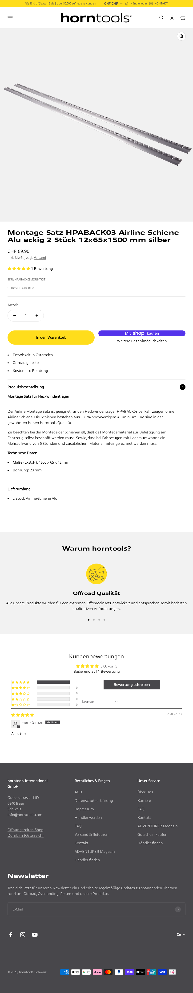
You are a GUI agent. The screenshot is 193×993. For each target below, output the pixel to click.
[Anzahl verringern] (14, 315)
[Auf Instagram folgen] (23, 934)
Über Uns (145, 792)
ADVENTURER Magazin (95, 851)
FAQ (78, 826)
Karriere (144, 801)
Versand (40, 258)
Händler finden (87, 860)
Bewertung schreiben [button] (132, 685)
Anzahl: (14, 305)
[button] (19, 269)
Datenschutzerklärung (94, 801)
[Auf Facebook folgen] (11, 934)
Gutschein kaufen (152, 834)
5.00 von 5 (109, 666)
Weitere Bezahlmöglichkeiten (142, 341)
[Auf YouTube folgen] (35, 934)
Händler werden (88, 818)
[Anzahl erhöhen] (37, 315)
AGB (78, 792)
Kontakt (81, 843)
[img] (22, 715)
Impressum (84, 809)
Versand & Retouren (92, 834)
